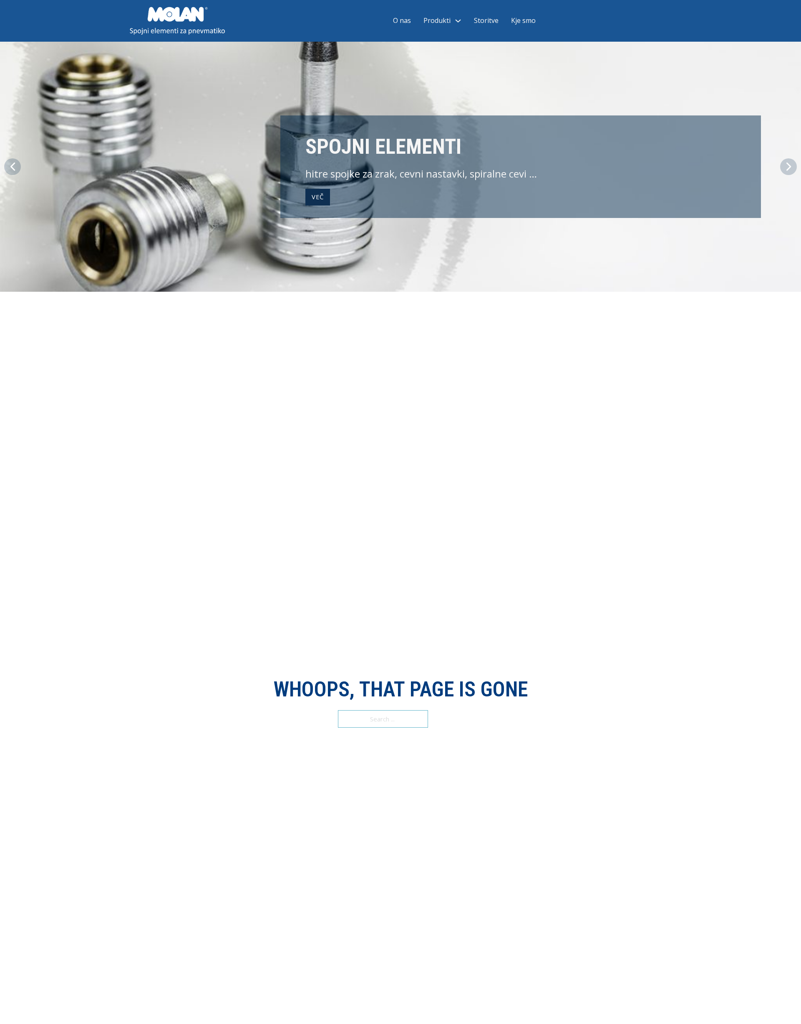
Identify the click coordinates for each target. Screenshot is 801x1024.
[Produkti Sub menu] (458, 21)
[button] (12, 166)
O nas (402, 20)
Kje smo (523, 20)
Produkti (437, 20)
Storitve (486, 20)
